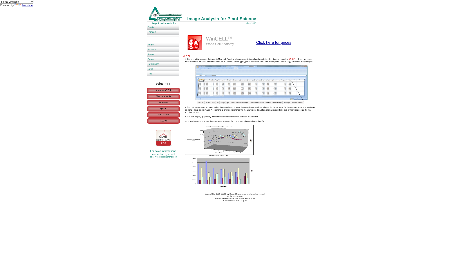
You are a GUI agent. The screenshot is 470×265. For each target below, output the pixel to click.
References (153, 64)
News (150, 69)
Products (152, 49)
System (163, 108)
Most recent (163, 114)
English (151, 27)
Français (152, 32)
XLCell (163, 120)
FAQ (150, 74)
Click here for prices (273, 42)
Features (163, 102)
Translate (27, 5)
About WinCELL (163, 90)
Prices (151, 54)
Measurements (163, 96)
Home (151, 44)
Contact (151, 59)
